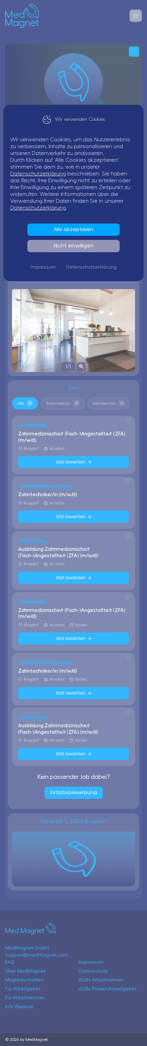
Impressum (43, 267)
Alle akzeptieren (73, 229)
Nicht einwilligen (73, 245)
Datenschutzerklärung (38, 173)
